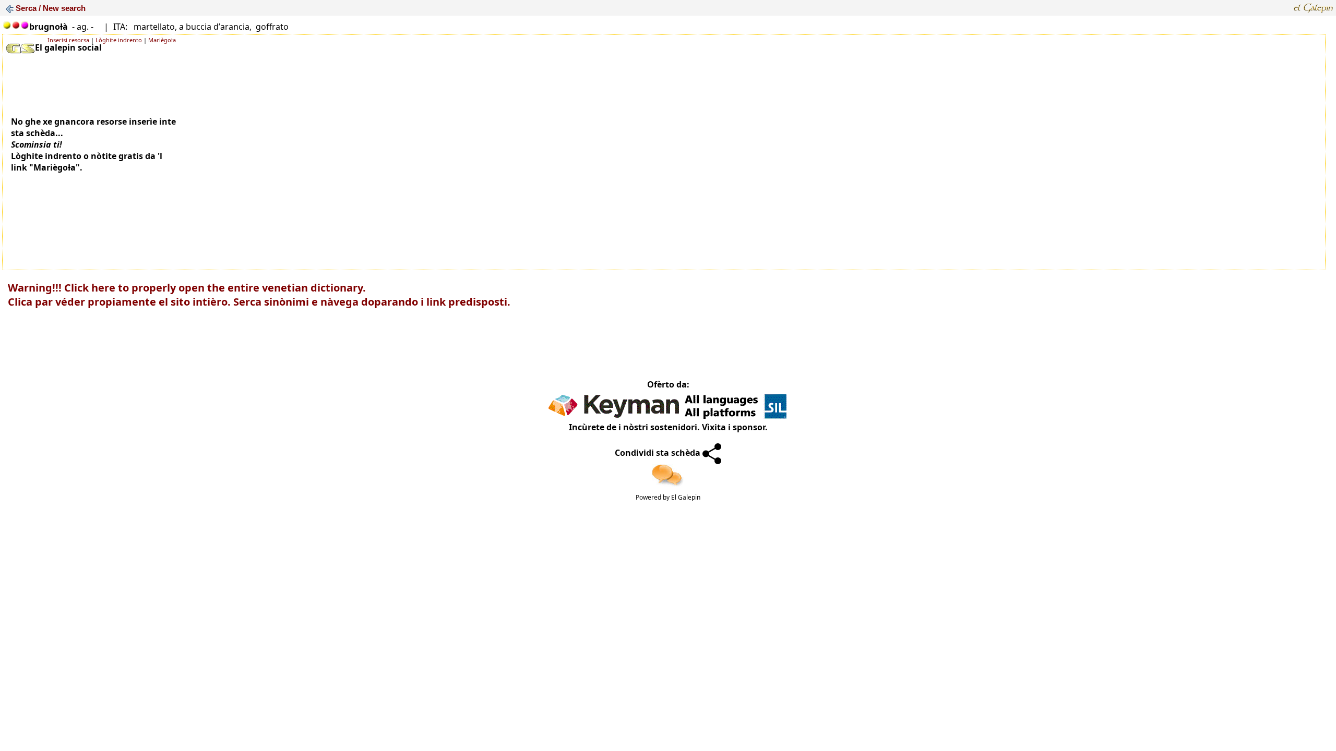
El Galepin (685, 497)
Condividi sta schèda (658, 452)
